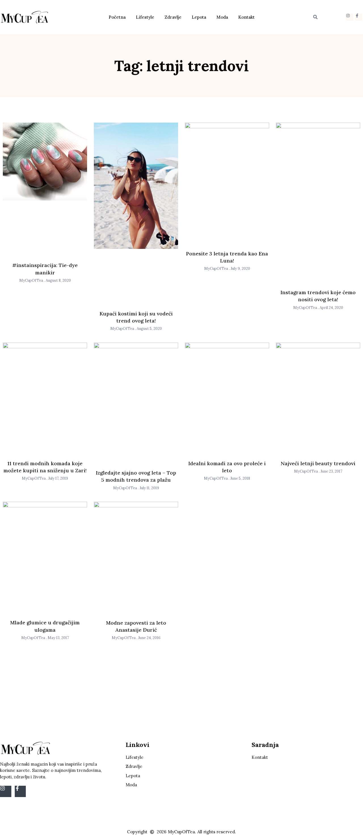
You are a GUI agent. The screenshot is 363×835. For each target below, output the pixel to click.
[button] (315, 17)
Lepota (199, 17)
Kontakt (246, 17)
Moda (222, 17)
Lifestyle (145, 17)
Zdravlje (173, 17)
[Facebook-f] (358, 17)
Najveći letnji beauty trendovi (318, 463)
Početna (117, 17)
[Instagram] (349, 17)
